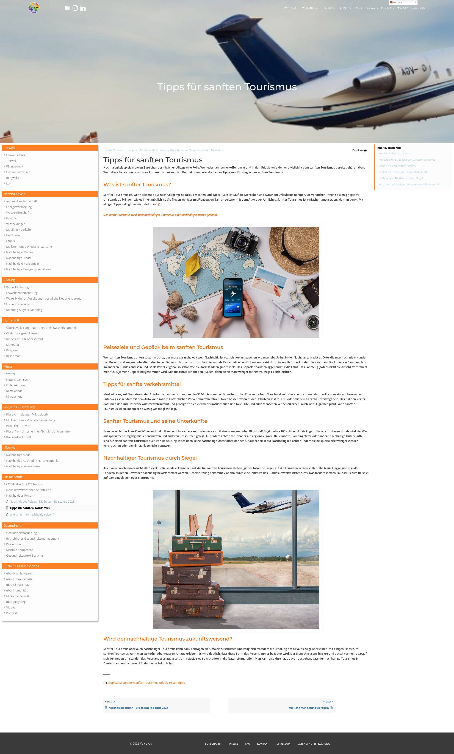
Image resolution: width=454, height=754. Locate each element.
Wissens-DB (310, 8)
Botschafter (213, 743)
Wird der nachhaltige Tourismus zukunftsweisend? (409, 184)
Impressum (283, 743)
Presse (233, 743)
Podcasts (371, 8)
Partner (290, 8)
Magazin (403, 8)
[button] (50, 148)
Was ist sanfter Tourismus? (395, 153)
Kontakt (263, 743)
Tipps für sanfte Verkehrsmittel (397, 165)
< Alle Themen (114, 150)
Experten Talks (351, 8)
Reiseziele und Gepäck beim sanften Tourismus (407, 159)
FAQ (247, 743)
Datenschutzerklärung (313, 743)
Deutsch (397, 2)
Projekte (387, 8)
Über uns (418, 8)
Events (329, 8)
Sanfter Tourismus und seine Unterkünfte (403, 172)
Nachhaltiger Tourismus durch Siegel (401, 178)
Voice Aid (146, 744)
